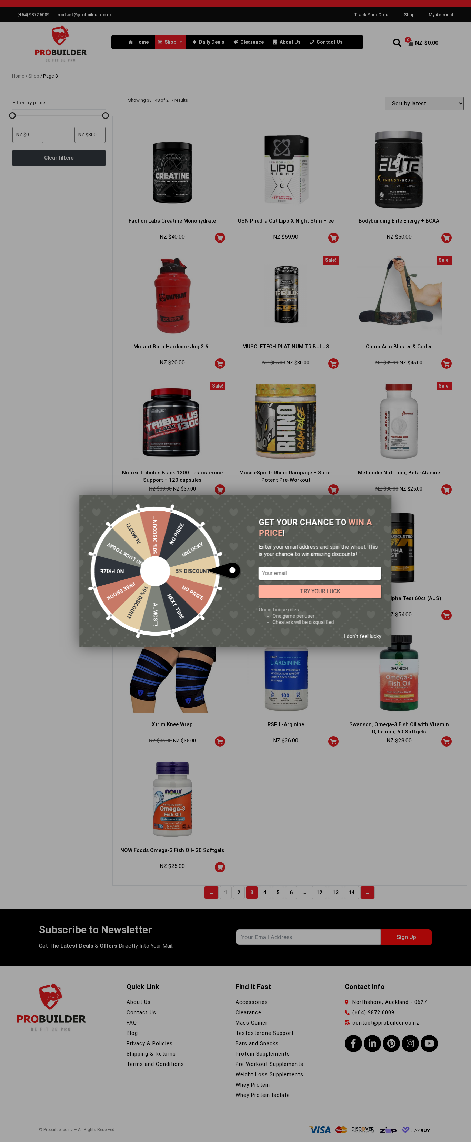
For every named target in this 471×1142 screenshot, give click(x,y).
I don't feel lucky (362, 636)
